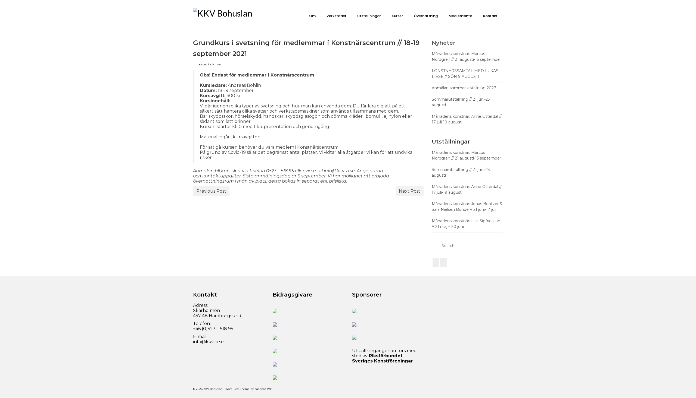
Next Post (409, 191)
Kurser (217, 64)
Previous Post (211, 191)
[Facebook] (436, 262)
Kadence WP (263, 389)
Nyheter (443, 43)
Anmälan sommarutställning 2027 (464, 87)
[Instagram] (443, 262)
